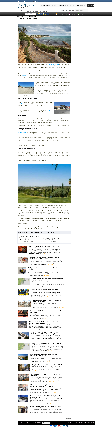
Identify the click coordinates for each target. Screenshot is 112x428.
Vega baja (48, 5)
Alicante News (22, 10)
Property (57, 10)
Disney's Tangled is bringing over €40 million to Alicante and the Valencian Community (45, 407)
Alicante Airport (22, 132)
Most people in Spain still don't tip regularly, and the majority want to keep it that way (44, 257)
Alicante (67, 5)
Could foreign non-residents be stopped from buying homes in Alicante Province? (44, 354)
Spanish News (64, 10)
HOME (18, 16)
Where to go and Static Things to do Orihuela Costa (29, 237)
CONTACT (23, 1)
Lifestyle (52, 10)
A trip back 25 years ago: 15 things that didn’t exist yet (47, 365)
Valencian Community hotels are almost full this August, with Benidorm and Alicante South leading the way (45, 333)
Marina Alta (54, 5)
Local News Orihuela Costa (27, 235)
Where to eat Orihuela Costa (52, 238)
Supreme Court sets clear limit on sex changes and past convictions (46, 375)
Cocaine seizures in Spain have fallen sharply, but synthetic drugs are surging (46, 396)
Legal (82, 422)
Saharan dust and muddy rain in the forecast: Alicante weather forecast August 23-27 (46, 344)
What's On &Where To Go (38, 10)
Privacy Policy (77, 422)
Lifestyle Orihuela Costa (50, 240)
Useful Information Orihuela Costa (28, 241)
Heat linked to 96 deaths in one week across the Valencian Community (46, 311)
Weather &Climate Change (30, 10)
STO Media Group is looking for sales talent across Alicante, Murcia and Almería (44, 290)
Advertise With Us (90, 422)
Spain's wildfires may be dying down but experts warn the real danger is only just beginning (45, 322)
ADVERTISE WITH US (29, 1)
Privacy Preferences (46, 422)
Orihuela (23, 75)
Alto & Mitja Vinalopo (82, 5)
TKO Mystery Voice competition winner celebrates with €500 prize (43, 268)
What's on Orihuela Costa (51, 235)
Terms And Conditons (71, 422)
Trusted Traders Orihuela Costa (52, 241)
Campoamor (60, 87)
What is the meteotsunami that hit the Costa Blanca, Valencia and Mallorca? (47, 300)
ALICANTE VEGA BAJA (25, 16)
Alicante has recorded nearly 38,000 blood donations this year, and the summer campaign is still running (46, 385)
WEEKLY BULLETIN (37, 1)
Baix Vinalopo (73, 5)
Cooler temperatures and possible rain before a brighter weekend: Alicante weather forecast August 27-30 (47, 279)
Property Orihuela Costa (26, 240)
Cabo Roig (24, 103)
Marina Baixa (61, 5)
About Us (85, 422)
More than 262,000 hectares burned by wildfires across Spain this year (44, 247)
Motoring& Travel (45, 10)
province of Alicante (54, 64)
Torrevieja (48, 110)
